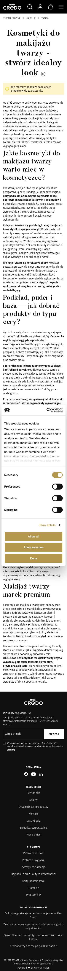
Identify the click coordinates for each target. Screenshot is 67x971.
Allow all (33, 536)
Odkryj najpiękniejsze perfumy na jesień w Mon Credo (33, 915)
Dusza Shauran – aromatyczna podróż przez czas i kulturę (34, 937)
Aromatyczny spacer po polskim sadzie (33, 946)
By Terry (13, 624)
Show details (47, 525)
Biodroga (48, 624)
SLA (5, 624)
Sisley (23, 624)
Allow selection (34, 547)
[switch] (57, 486)
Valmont (55, 620)
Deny (33, 558)
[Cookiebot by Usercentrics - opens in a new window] (47, 410)
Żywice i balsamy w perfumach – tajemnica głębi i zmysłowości (33, 926)
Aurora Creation (42, 967)
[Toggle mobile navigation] (61, 7)
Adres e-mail (13, 733)
